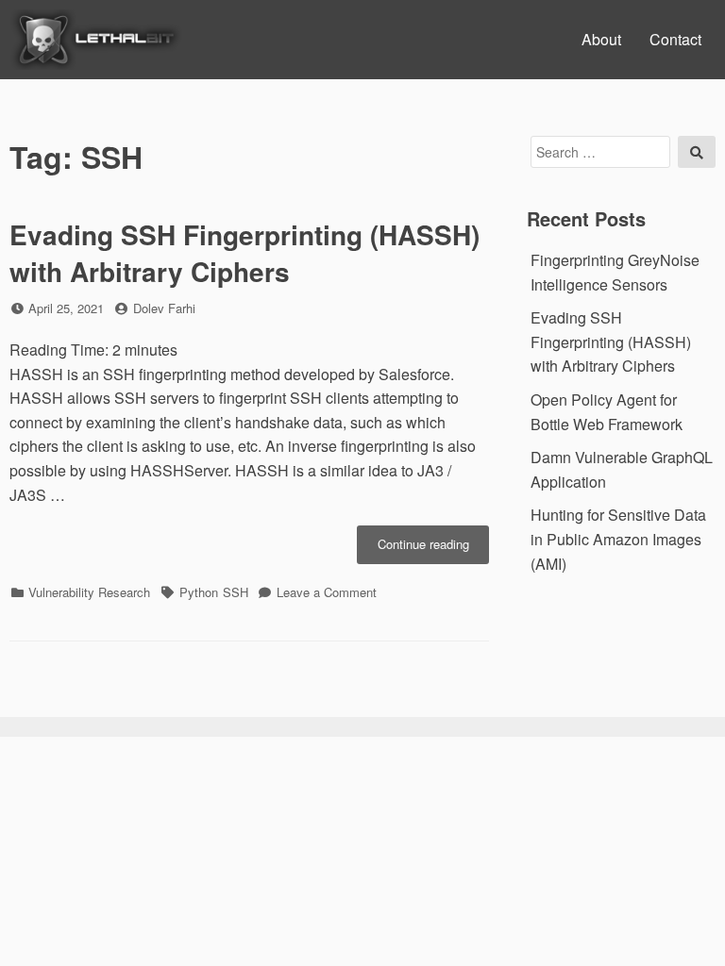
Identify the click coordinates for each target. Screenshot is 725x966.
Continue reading (433, 549)
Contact (675, 39)
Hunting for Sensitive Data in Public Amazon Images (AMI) (618, 539)
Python (198, 592)
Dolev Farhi (164, 308)
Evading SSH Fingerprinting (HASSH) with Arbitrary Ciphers (244, 253)
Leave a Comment (327, 592)
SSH (235, 592)
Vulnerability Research (89, 592)
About (601, 39)
